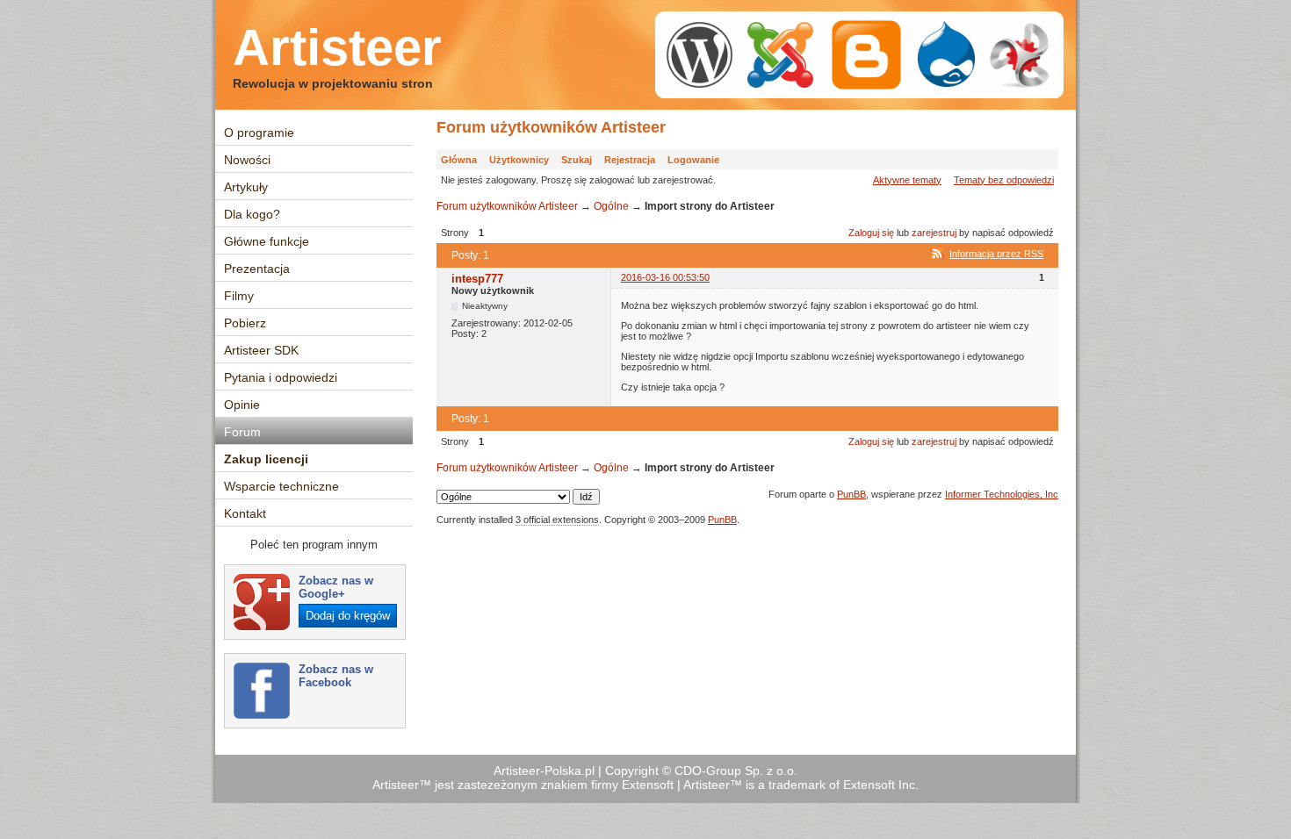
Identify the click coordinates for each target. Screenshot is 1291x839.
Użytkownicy (519, 159)
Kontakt (245, 513)
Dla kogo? (252, 214)
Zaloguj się (871, 232)
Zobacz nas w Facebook (336, 676)
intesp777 (477, 278)
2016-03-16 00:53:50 (665, 277)
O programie (259, 132)
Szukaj (576, 159)
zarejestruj (934, 232)
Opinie (242, 405)
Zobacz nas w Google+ (336, 587)
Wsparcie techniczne (281, 486)
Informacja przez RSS (996, 253)
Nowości (247, 160)
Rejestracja (629, 159)
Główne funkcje (266, 241)
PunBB (851, 494)
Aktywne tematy (907, 180)
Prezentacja (257, 269)
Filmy (239, 296)
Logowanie (693, 159)
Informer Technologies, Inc (1001, 494)
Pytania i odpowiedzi (280, 377)
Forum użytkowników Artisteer (551, 127)
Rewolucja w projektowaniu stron (333, 83)
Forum (242, 432)
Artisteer (337, 46)
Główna (459, 159)
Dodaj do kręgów (348, 615)
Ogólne (611, 206)
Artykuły (246, 187)
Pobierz (245, 323)
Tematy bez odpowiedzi (1004, 180)
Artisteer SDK (261, 350)
